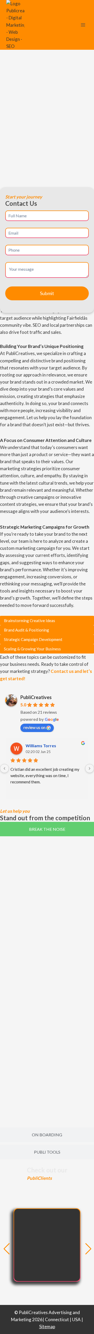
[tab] (47, 829)
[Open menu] (83, 25)
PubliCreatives (36, 697)
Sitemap (47, 1326)
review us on (34, 727)
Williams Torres (41, 745)
